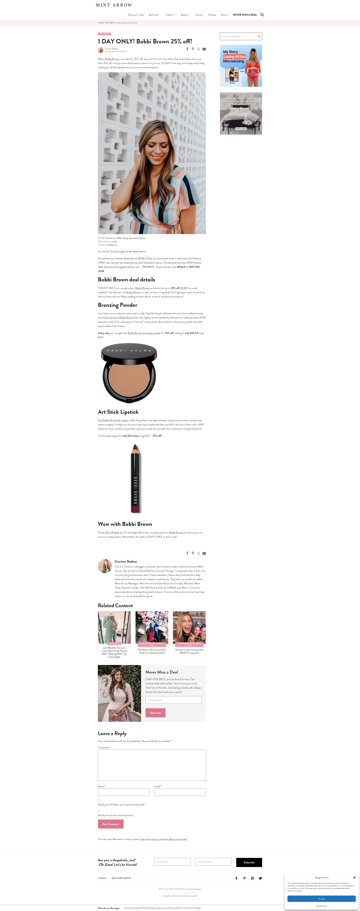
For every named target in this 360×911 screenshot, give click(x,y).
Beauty (184, 15)
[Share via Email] (204, 49)
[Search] (262, 15)
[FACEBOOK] (236, 879)
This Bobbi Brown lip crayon (113, 420)
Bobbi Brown (112, 59)
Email (158, 786)
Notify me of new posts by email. (115, 815)
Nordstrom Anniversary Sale (152, 644)
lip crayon (112, 436)
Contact (102, 878)
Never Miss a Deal (245, 15)
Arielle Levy (112, 244)
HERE (183, 288)
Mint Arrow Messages (109, 908)
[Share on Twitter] (198, 49)
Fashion (169, 15)
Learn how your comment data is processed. (163, 839)
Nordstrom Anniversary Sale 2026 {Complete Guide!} (152, 651)
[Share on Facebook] (187, 49)
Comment (104, 747)
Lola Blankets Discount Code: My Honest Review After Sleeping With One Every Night (114, 652)
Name (102, 786)
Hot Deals (104, 34)
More (224, 15)
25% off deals (112, 532)
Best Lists (153, 15)
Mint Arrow (114, 5)
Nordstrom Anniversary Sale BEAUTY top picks (189, 651)
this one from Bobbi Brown (119, 317)
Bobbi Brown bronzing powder (144, 333)
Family (198, 15)
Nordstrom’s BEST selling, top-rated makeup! (126, 238)
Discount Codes (136, 15)
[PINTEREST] (244, 879)
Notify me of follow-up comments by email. (121, 804)
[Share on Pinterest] (193, 49)
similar (114, 241)
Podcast (212, 15)
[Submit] (259, 36)
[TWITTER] (260, 879)
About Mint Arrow (121, 878)
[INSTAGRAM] (252, 879)
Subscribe (155, 713)
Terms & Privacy (321, 906)
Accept (322, 898)
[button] (354, 877)
